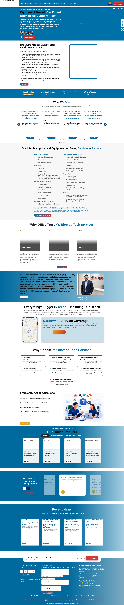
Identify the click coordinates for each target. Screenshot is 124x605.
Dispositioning (47, 3)
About (75, 3)
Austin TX (81, 575)
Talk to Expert (62, 267)
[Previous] (24, 488)
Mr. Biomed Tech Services (35, 595)
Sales (36, 3)
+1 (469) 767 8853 (26, 574)
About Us (24, 297)
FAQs (93, 595)
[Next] (28, 488)
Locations (45, 595)
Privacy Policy (74, 595)
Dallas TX (94, 574)
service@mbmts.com (27, 577)
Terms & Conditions (65, 595)
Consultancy (63, 3)
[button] (61, 142)
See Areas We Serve (59, 332)
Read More (24, 84)
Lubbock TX (82, 574)
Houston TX (82, 577)
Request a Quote (118, 1)
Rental (40, 3)
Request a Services (118, 4)
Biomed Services (28, 3)
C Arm (80, 435)
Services (122, 23)
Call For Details (28, 94)
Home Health (56, 3)
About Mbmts (52, 595)
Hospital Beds (70, 435)
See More (25, 423)
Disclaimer (82, 595)
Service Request (29, 37)
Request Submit (47, 593)
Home (21, 3)
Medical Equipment (57, 435)
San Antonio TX (96, 575)
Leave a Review (28, 493)
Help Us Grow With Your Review (89, 585)
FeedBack (88, 595)
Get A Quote (26, 461)
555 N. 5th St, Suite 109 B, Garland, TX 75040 (30, 580)
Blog (58, 595)
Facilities (70, 3)
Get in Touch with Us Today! (43, 215)
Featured (45, 435)
